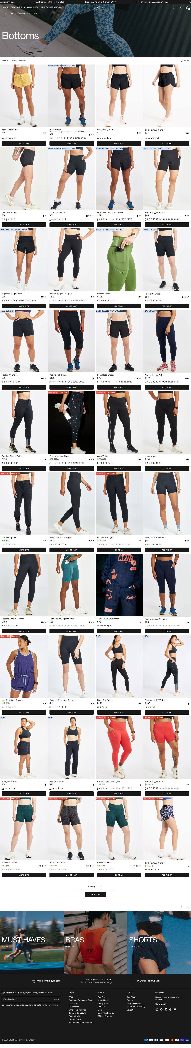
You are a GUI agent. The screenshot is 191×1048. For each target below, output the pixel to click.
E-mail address (9, 999)
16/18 (71, 138)
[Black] (187, 378)
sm (6, 138)
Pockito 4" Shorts (9, 375)
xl (15, 138)
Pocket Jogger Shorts (154, 213)
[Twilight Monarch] (42, 866)
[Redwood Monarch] (40, 866)
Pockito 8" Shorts (153, 294)
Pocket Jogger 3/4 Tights (60, 294)
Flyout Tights (150, 456)
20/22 (77, 138)
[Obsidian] (93, 459)
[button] (174, 7)
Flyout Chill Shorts (10, 130)
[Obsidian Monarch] (138, 866)
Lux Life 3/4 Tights (105, 538)
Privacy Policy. (51, 1005)
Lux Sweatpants (9, 538)
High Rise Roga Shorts (12, 294)
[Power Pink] (90, 215)
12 (63, 138)
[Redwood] (188, 459)
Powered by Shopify (26, 1040)
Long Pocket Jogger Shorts (61, 619)
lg (12, 138)
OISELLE (13, 1040)
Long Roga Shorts (105, 375)
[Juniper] (91, 459)
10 (60, 138)
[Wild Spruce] (140, 296)
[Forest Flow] (91, 134)
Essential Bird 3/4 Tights (13, 619)
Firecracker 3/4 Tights (59, 456)
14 (67, 138)
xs (3, 544)
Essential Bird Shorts (154, 538)
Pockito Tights (103, 294)
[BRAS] (95, 942)
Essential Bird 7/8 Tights (60, 538)
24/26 (83, 138)
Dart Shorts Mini (9, 212)
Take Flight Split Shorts (155, 130)
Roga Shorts (55, 130)
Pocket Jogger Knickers (156, 619)
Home (4, 13)
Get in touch (160, 1004)
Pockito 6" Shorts (57, 212)
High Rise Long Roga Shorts (110, 212)
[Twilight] (91, 540)
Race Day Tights (104, 700)
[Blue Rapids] (45, 133)
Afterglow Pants (56, 781)
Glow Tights (102, 456)
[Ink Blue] (187, 215)
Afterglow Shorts (9, 781)
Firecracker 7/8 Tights (155, 700)
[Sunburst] (139, 133)
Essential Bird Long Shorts (61, 700)
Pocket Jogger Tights (154, 375)
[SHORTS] (159, 942)
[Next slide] (187, 907)
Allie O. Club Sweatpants (108, 619)
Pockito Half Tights (57, 375)
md (9, 138)
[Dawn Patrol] (93, 134)
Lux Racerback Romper (12, 700)
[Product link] (24, 106)
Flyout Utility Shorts (106, 130)
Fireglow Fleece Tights (12, 456)
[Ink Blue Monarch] (88, 866)
